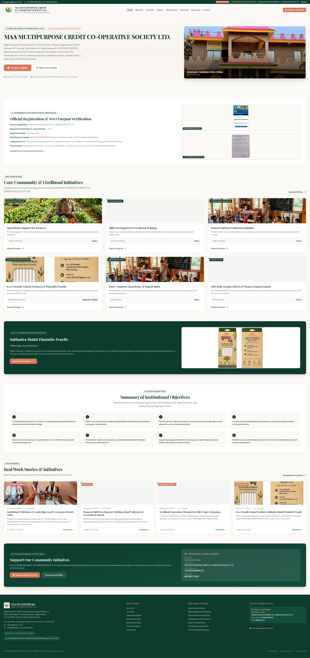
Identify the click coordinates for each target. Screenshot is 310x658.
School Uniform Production (199, 615)
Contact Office (300, 651)
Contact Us (131, 630)
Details (303, 2)
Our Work (150, 10)
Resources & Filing (134, 622)
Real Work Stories (134, 619)
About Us (139, 10)
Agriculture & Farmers (196, 608)
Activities (184, 10)
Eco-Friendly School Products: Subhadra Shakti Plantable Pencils (269, 512)
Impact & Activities (134, 615)
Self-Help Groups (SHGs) (198, 626)
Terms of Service (286, 651)
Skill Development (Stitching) (199, 612)
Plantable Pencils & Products (199, 619)
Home (129, 10)
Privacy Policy (272, 651)
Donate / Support (134, 626)
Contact (207, 10)
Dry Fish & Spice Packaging (198, 630)
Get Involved (171, 10)
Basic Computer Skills (196, 622)
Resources (195, 10)
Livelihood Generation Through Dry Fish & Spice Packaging (190, 512)
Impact (160, 10)
